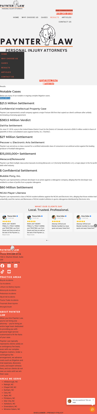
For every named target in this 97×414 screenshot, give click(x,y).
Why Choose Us (30, 17)
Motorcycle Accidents (8, 290)
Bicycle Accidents (6, 280)
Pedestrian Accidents (8, 294)
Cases (44, 17)
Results (54, 17)
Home (16, 17)
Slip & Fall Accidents (7, 297)
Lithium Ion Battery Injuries (10, 287)
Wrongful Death (6, 307)
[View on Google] (4, 217)
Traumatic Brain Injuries (9, 303)
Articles (66, 17)
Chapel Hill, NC (10, 387)
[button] (23, 58)
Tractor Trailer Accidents (9, 300)
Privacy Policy (55, 413)
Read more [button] (6, 235)
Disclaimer (40, 413)
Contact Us (65, 22)
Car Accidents (5, 284)
